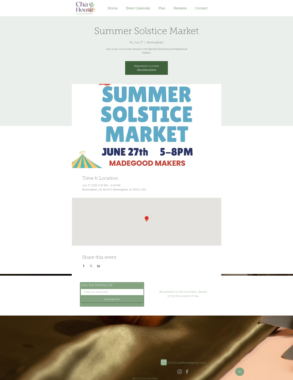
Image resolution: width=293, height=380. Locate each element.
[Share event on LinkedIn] (98, 266)
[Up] (239, 372)
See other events (146, 70)
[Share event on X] (91, 266)
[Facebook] (187, 372)
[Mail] (164, 362)
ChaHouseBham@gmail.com (187, 363)
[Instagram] (180, 372)
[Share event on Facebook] (83, 266)
